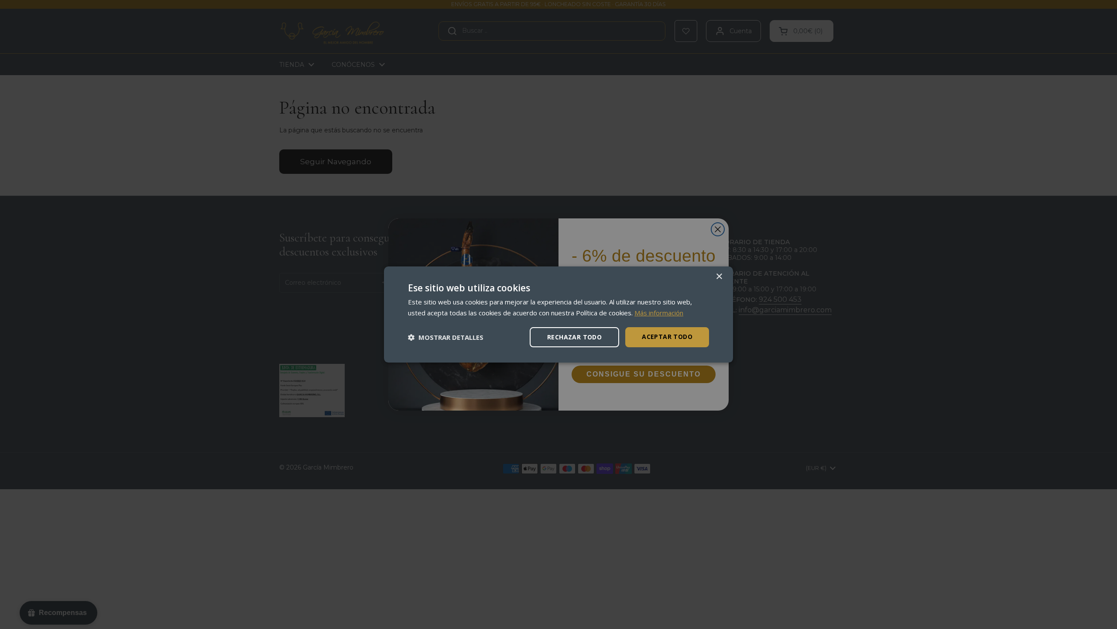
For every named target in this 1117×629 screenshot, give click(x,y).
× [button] (719, 276)
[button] (445, 337)
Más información (658, 312)
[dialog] (558, 314)
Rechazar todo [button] (574, 337)
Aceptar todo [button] (667, 336)
